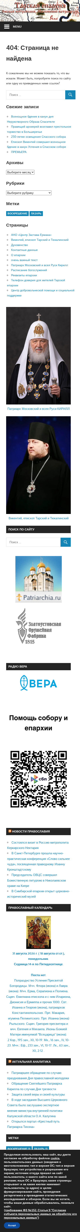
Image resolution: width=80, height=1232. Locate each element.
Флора (40, 986)
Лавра (63, 986)
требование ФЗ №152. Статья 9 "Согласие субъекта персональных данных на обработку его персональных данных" (40, 1214)
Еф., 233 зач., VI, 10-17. (36, 1045)
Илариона (63, 997)
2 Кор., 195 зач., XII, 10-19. (25, 1040)
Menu (17, 26)
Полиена (61, 991)
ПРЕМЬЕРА (18, 152)
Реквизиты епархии (24, 275)
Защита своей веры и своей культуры (38, 1094)
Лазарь (36, 213)
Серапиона (44, 991)
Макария (58, 1013)
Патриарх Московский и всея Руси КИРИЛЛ (38, 409)
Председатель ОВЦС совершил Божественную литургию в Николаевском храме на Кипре (36, 880)
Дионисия (16, 1002)
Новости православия (31, 831)
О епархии (18, 255)
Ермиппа (33, 1002)
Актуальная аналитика (31, 1061)
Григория (42, 1024)
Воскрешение (17, 213)
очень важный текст (24, 260)
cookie (55, 1158)
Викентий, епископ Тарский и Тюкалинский (40, 239)
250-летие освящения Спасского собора (38, 136)
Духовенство (19, 245)
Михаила (38, 1029)
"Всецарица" (47, 1034)
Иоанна (17, 1007)
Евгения (23, 1029)
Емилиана (23, 997)
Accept (12, 1225)
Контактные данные (24, 250)
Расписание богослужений (29, 270)
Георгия (31, 1007)
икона (51, 986)
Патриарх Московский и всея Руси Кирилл (39, 265)
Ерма (31, 991)
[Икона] (38, 948)
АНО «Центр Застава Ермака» (31, 234)
